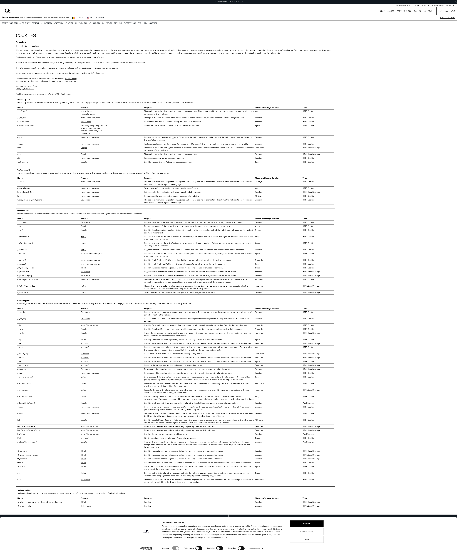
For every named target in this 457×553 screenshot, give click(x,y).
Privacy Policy (83, 23)
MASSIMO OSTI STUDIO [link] (404, 5)
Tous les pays (447, 18)
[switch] (198, 548)
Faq (139, 23)
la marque (429, 11)
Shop (382, 11)
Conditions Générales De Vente (57, 23)
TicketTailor (86, 121)
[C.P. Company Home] (7, 11)
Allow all (306, 524)
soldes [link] (390, 11)
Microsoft (85, 343)
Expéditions (130, 23)
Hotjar (83, 236)
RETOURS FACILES (228, 2)
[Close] (456, 2)
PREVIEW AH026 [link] (404, 11)
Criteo (83, 377)
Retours (118, 23)
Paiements (107, 23)
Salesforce (85, 200)
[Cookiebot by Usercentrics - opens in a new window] (145, 548)
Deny (307, 539)
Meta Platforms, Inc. (90, 325)
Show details (254, 548)
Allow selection (306, 531)
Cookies (96, 23)
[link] (450, 11)
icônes (417, 11)
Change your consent (25, 89)
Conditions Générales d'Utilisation (21, 23)
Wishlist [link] (425, 5)
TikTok (83, 268)
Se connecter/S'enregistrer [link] (443, 5)
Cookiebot (65, 94)
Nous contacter (151, 23)
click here (275, 532)
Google (84, 148)
